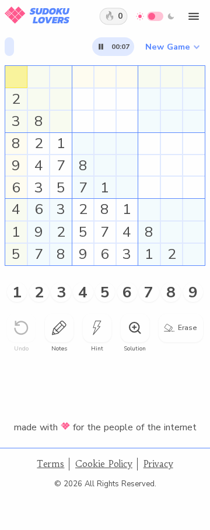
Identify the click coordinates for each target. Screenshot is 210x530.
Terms (50, 463)
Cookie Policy (103, 463)
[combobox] (172, 46)
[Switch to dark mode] (155, 16)
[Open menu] (193, 16)
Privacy (158, 463)
